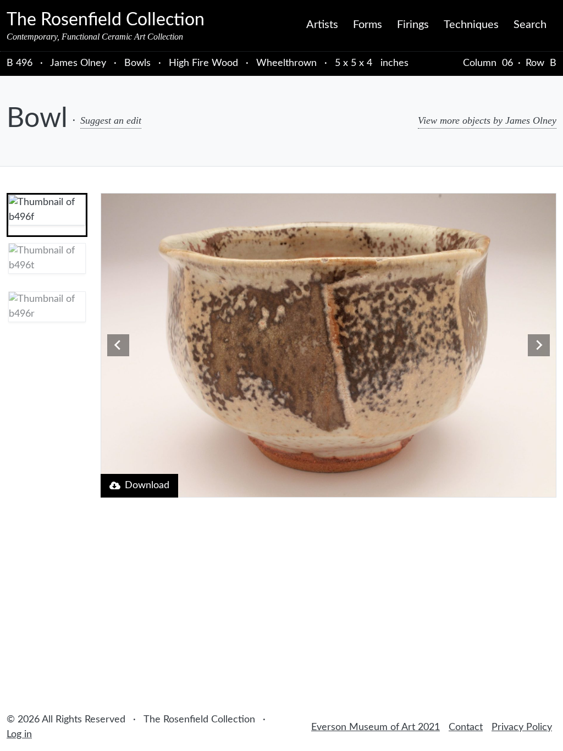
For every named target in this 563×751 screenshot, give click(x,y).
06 (507, 63)
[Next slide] (539, 345)
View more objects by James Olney (487, 120)
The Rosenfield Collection (106, 20)
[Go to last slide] (118, 345)
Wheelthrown (286, 63)
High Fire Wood (203, 63)
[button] (47, 215)
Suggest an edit (110, 120)
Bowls (137, 63)
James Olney (79, 63)
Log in (19, 734)
